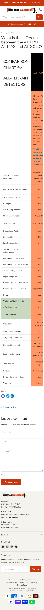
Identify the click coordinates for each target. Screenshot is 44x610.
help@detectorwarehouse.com (18, 514)
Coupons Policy (22, 585)
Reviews (16, 580)
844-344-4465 (13, 517)
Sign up (35, 569)
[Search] (39, 17)
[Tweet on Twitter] (8, 396)
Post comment (11, 482)
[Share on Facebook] (3, 396)
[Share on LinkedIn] (12, 396)
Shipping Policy (11, 582)
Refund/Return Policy (27, 582)
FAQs (8, 580)
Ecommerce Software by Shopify (22, 591)
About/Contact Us (28, 580)
